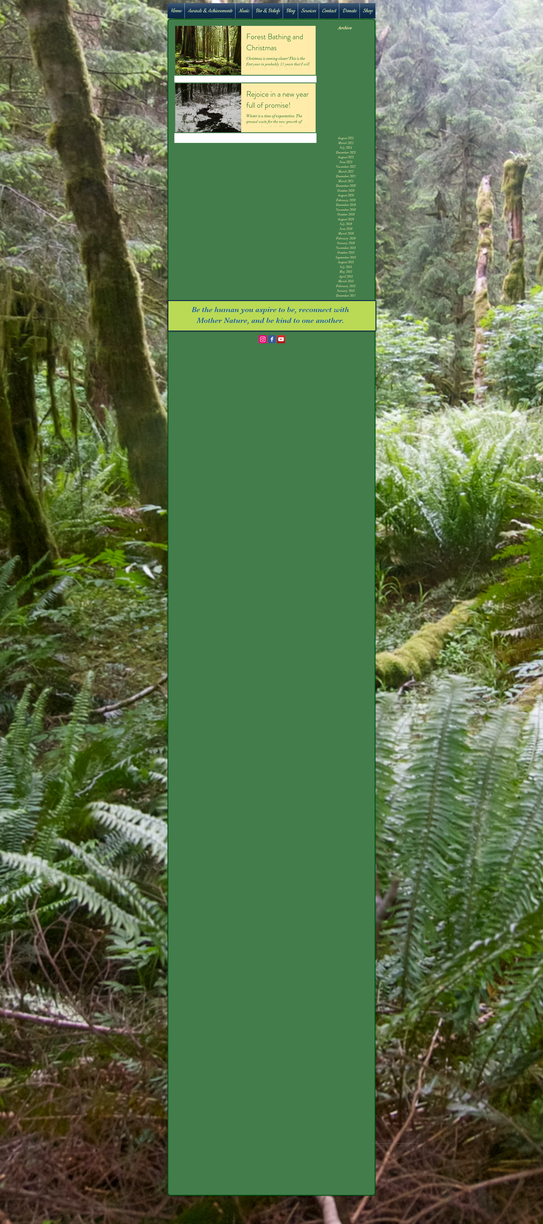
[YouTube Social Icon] (281, 339)
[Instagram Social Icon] (263, 339)
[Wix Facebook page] (272, 339)
